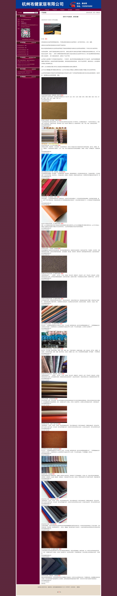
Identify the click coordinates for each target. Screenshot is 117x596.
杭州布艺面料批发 (22, 49)
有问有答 (70, 9)
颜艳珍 (78, 587)
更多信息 (43, 583)
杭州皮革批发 (21, 47)
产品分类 (55, 9)
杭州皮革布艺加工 (22, 52)
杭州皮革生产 (21, 45)
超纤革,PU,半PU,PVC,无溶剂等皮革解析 (26, 64)
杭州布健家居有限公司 (46, 100)
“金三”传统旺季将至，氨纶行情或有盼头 (26, 60)
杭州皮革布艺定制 (22, 54)
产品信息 (47, 9)
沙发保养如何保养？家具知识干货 (24, 72)
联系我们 (78, 9)
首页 (39, 9)
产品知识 (62, 9)
